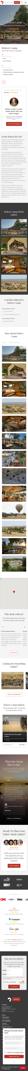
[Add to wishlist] (4, 82)
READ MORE (14, 652)
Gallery (3, 342)
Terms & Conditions (7, 978)
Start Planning (14, 865)
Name (5, 970)
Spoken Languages (14, 342)
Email (5, 974)
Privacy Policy (19, 977)
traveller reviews (16, 939)
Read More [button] (8, 810)
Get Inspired (14, 986)
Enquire (17, 2)
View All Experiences (14, 694)
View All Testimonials (14, 818)
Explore (21, 744)
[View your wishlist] (22, 2)
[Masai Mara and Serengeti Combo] (15, 728)
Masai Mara (17, 738)
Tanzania (22, 738)
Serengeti (8, 740)
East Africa (8, 738)
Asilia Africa (12, 51)
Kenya (12, 738)
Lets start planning (14, 124)
